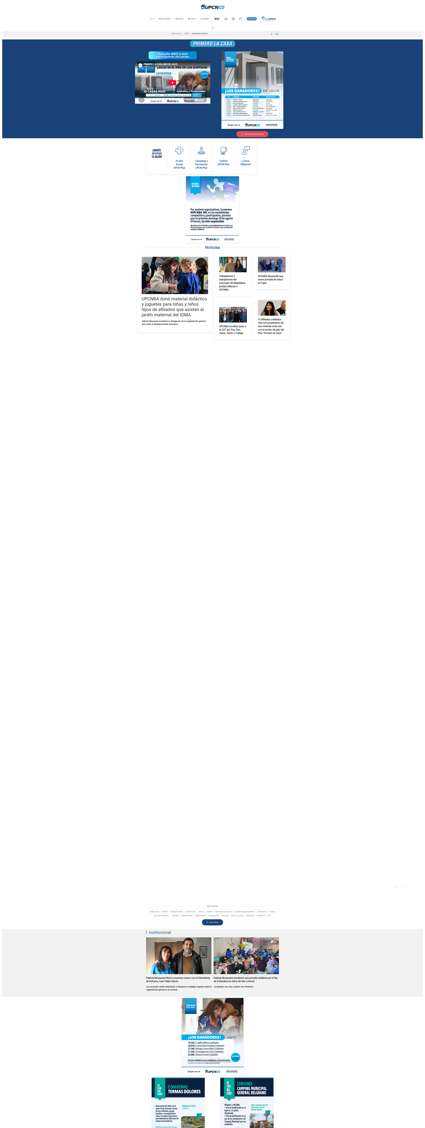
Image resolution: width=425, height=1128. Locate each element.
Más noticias (214, 922)
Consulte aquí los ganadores (254, 134)
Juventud (225, 916)
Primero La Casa (237, 916)
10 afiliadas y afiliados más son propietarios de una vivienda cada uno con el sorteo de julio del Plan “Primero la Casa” (271, 326)
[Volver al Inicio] (212, 6)
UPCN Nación (176, 34)
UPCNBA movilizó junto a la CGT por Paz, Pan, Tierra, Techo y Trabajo (232, 329)
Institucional (165, 19)
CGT (269, 916)
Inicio (152, 19)
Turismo (210, 912)
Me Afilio (192, 19)
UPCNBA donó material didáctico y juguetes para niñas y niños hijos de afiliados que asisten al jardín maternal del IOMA (174, 306)
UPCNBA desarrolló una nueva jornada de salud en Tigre (270, 279)
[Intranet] (233, 18)
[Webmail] (225, 18)
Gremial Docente (176, 912)
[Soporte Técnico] (240, 18)
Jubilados (175, 916)
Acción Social (190, 912)
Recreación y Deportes (223, 912)
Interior (201, 912)
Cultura (272, 912)
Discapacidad (214, 916)
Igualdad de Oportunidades (245, 912)
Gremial (165, 912)
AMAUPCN (261, 916)
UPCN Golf (250, 916)
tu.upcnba (204, 19)
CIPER (186, 34)
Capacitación (262, 912)
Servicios (179, 19)
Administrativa (200, 916)
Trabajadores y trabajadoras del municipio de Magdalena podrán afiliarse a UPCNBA (232, 283)
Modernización (187, 916)
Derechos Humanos (161, 916)
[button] (212, 28)
